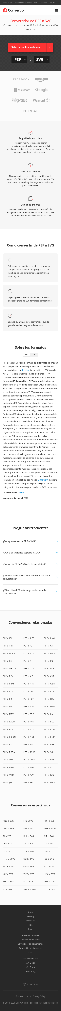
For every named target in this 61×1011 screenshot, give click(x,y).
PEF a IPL (7, 706)
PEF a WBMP (9, 668)
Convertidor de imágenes (30, 948)
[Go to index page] (13, 9)
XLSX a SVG (8, 881)
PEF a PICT (28, 737)
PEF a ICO (28, 676)
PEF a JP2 (48, 661)
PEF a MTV (8, 714)
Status (30, 929)
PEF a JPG (8, 638)
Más (51, 2)
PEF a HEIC (28, 782)
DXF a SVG (28, 836)
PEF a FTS (49, 691)
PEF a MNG (49, 706)
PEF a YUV (28, 775)
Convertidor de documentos (30, 943)
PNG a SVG (8, 821)
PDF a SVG (49, 821)
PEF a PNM (49, 737)
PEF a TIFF (8, 645)
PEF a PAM (28, 721)
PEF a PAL (49, 714)
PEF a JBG (49, 775)
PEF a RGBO (29, 752)
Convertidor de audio (30, 939)
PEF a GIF (49, 645)
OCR (31, 952)
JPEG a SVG (8, 828)
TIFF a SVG (28, 874)
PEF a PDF (28, 645)
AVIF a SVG (28, 843)
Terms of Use (22, 996)
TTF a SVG (28, 851)
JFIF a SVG (49, 843)
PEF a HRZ (49, 699)
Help (31, 924)
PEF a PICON (9, 737)
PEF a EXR (8, 691)
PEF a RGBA (9, 752)
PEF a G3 (7, 699)
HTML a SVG (9, 859)
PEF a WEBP (50, 683)
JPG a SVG (28, 821)
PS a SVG (7, 889)
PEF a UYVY (29, 759)
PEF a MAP (28, 706)
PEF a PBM (8, 683)
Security (30, 916)
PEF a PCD (49, 721)
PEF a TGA (28, 668)
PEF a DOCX (9, 653)
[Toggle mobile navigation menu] (56, 10)
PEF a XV (48, 767)
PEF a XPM (28, 767)
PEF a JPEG (28, 638)
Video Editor (7, 2)
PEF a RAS (28, 744)
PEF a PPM (28, 683)
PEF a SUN (8, 759)
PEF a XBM (8, 767)
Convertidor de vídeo (30, 935)
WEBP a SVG (50, 828)
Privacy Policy (39, 996)
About (30, 912)
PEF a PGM (28, 653)
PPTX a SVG (8, 866)
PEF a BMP (49, 653)
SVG (34, 355)
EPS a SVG (28, 828)
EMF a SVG (49, 881)
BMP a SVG (49, 851)
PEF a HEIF (49, 782)
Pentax (25, 370)
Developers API (30, 958)
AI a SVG (7, 836)
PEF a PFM (49, 729)
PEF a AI (27, 661)
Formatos (30, 920)
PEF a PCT (8, 729)
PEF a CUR (49, 676)
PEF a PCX (8, 676)
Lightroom (43, 479)
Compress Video (40, 2)
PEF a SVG (49, 668)
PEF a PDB (28, 729)
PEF (26, 355)
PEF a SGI (49, 752)
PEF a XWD (8, 775)
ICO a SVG (49, 859)
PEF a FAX (28, 691)
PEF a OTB (28, 714)
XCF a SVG (8, 874)
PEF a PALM (9, 721)
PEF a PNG (49, 638)
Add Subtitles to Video (23, 2)
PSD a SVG (8, 843)
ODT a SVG (49, 889)
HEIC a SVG (49, 874)
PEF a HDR (28, 699)
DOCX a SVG (9, 851)
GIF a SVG (49, 836)
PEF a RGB (49, 744)
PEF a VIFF (49, 759)
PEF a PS (7, 661)
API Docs (30, 962)
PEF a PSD (8, 744)
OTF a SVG (28, 866)
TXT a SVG (49, 866)
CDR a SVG (28, 859)
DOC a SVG (28, 881)
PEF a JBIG (8, 782)
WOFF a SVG (29, 889)
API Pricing (30, 971)
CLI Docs (30, 967)
